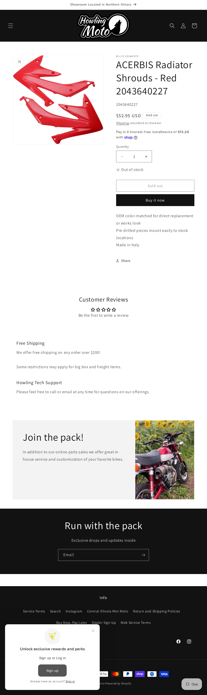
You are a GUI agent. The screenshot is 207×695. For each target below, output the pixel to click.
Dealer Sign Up (104, 622)
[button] (10, 25)
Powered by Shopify (118, 683)
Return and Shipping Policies (156, 611)
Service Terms (34, 611)
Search (55, 611)
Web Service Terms (136, 622)
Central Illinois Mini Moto (107, 611)
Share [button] (126, 260)
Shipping (122, 123)
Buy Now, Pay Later (71, 622)
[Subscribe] (143, 555)
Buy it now (155, 200)
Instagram (74, 611)
